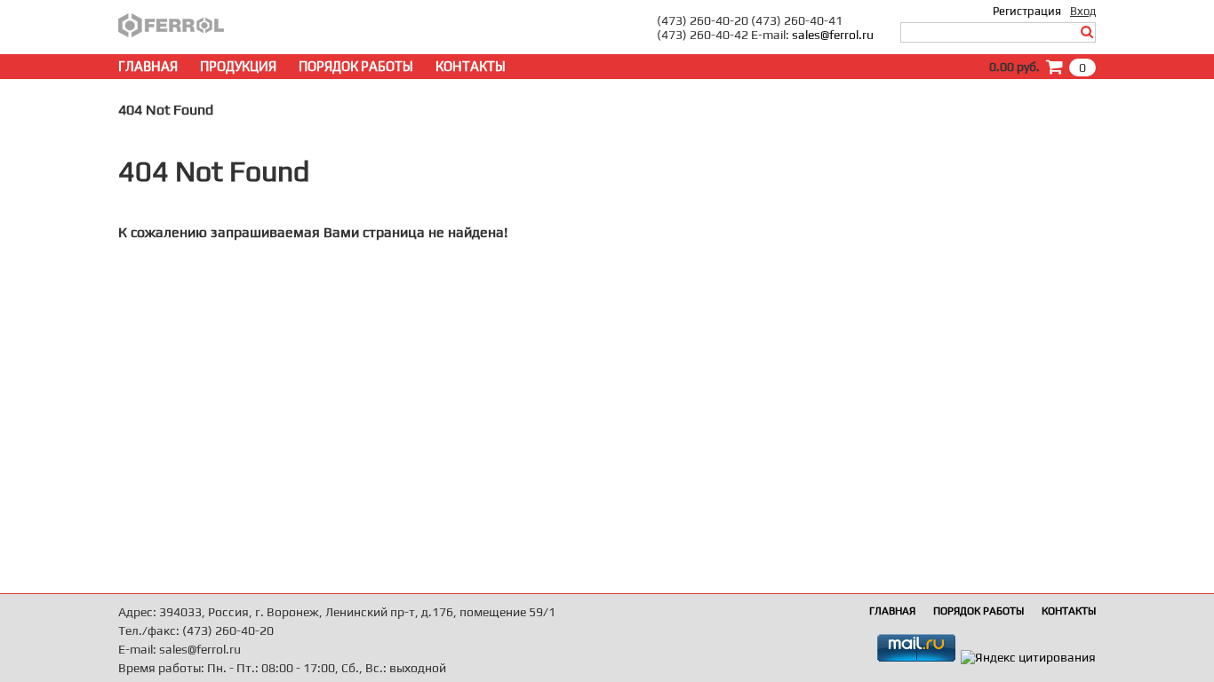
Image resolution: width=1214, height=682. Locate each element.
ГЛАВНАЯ (148, 66)
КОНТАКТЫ (470, 66)
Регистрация (1027, 11)
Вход (1083, 11)
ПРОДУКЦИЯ (238, 66)
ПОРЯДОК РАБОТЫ (356, 66)
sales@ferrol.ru (833, 35)
